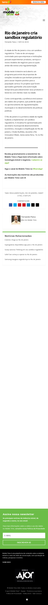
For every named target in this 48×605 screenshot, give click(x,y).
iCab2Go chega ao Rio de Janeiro (16, 240)
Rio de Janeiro (31, 193)
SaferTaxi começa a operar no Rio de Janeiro (21, 254)
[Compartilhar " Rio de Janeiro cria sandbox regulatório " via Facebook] (10, 205)
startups (27, 196)
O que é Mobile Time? (12, 591)
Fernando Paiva (28, 217)
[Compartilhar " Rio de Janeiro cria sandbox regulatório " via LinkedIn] (28, 205)
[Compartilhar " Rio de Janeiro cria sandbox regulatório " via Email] (33, 205)
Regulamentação (16, 193)
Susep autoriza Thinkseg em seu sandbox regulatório (24, 250)
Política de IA (27, 593)
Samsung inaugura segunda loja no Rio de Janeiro (23, 259)
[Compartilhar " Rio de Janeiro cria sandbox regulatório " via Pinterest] (24, 205)
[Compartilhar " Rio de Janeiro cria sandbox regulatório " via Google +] (19, 205)
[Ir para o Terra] (6, 2)
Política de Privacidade (14, 593)
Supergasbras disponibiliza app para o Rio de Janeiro (23, 245)
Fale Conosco (37, 593)
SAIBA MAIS (6, 562)
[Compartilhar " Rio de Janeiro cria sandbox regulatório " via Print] (37, 205)
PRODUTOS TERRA (38, 2)
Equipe (23, 591)
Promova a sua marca (34, 591)
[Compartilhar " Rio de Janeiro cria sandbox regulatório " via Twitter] (15, 205)
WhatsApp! (38, 169)
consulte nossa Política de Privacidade (30, 529)
